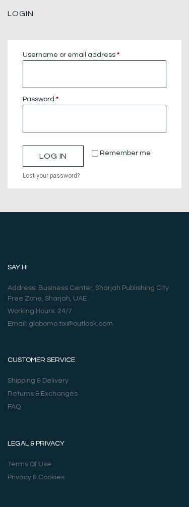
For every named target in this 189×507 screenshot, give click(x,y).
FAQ (14, 406)
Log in (53, 156)
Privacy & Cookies (36, 477)
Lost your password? (51, 175)
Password (56, 98)
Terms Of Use (29, 464)
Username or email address (86, 54)
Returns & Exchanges (43, 393)
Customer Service (41, 360)
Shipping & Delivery (38, 380)
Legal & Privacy (36, 443)
